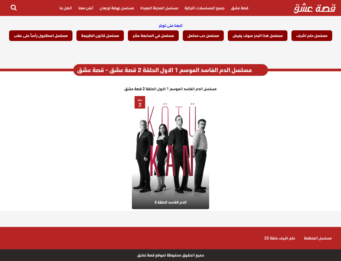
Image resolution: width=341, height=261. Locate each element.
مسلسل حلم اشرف (311, 35)
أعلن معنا (85, 8)
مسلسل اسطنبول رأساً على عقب (41, 35)
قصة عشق (239, 8)
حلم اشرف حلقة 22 (279, 238)
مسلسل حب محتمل (203, 35)
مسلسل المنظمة (318, 238)
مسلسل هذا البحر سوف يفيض (258, 35)
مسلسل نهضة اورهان (117, 8)
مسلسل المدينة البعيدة (159, 8)
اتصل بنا (65, 8)
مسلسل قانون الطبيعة (100, 35)
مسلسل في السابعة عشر (153, 35)
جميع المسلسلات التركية (205, 8)
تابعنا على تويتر (170, 25)
